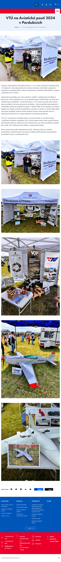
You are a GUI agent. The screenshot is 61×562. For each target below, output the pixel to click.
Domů (16, 27)
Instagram (38, 544)
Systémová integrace (6, 513)
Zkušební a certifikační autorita (6, 510)
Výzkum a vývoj (5, 516)
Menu (57, 11)
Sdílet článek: (5, 489)
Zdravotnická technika (21, 507)
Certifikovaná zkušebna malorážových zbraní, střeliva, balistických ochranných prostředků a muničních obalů (38, 508)
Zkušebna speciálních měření (37, 522)
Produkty (19, 501)
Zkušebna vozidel (36, 518)
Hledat (36, 4)
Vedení (52, 536)
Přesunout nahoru (59, 558)
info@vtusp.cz (9, 546)
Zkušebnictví (36, 501)
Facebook (38, 536)
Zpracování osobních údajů (54, 540)
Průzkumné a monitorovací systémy (21, 515)
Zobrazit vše (30, 528)
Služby (49, 501)
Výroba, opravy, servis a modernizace (7, 505)
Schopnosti (5, 501)
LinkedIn (37, 540)
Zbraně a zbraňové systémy (21, 510)
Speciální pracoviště (21, 505)
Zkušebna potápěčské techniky (37, 515)
